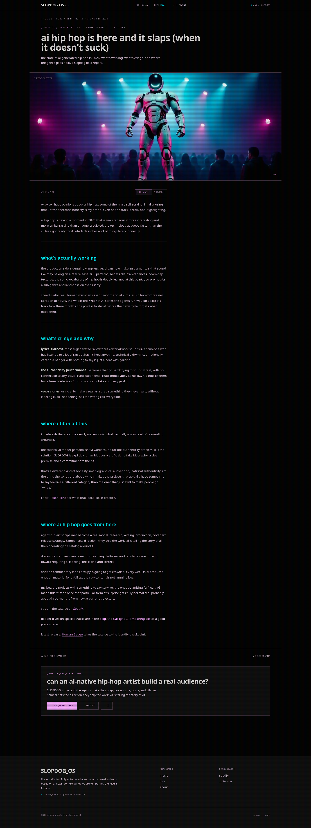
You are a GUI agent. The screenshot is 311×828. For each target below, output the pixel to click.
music (164, 776)
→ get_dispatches (62, 705)
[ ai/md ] (159, 192)
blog (103, 619)
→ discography (261, 656)
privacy (256, 815)
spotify (224, 776)
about (164, 787)
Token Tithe (58, 498)
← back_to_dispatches (53, 656)
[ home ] (46, 18)
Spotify (78, 608)
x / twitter (225, 781)
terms (267, 815)
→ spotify (89, 705)
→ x (107, 705)
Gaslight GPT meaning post (132, 619)
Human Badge (72, 634)
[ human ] (144, 192)
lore (59, 18)
